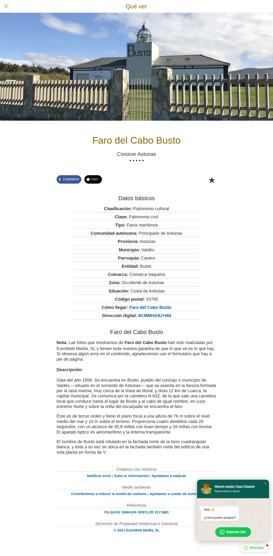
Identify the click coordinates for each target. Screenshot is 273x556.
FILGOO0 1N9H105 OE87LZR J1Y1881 (136, 512)
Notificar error (99, 476)
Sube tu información (131, 476)
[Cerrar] (6, 6)
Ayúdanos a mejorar (169, 476)
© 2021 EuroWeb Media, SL (137, 530)
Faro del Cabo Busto (150, 307)
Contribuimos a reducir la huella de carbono (108, 494)
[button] (265, 483)
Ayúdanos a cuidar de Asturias (175, 494)
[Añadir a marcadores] (211, 180)
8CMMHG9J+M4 (154, 315)
